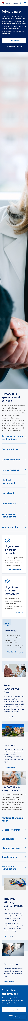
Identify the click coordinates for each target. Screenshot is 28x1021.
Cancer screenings (11, 829)
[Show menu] (24, 3)
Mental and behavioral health (13, 819)
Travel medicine (9, 857)
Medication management (8, 481)
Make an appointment (14, 1010)
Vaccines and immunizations (9, 515)
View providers (9, 981)
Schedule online (14, 40)
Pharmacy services (11, 848)
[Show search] (20, 3)
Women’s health (10, 527)
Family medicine (10, 449)
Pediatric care (9, 503)
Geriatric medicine (11, 459)
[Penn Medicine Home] (10, 3)
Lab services (8, 839)
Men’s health (8, 493)
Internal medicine (10, 470)
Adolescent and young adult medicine (13, 437)
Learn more (7, 717)
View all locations (9, 767)
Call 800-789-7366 (15, 46)
